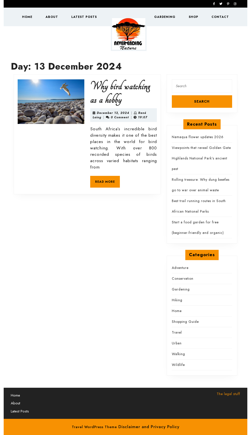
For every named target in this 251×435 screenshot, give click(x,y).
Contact (220, 17)
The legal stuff (228, 393)
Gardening (165, 17)
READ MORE (107, 183)
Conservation (182, 278)
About (52, 17)
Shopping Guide (185, 321)
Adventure (180, 267)
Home (27, 17)
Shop (193, 17)
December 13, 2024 (113, 113)
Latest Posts (84, 17)
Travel (177, 332)
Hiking (177, 300)
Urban (177, 343)
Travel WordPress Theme (94, 426)
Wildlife (178, 364)
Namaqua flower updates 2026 (198, 136)
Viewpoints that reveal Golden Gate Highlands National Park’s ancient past (201, 158)
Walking (178, 353)
